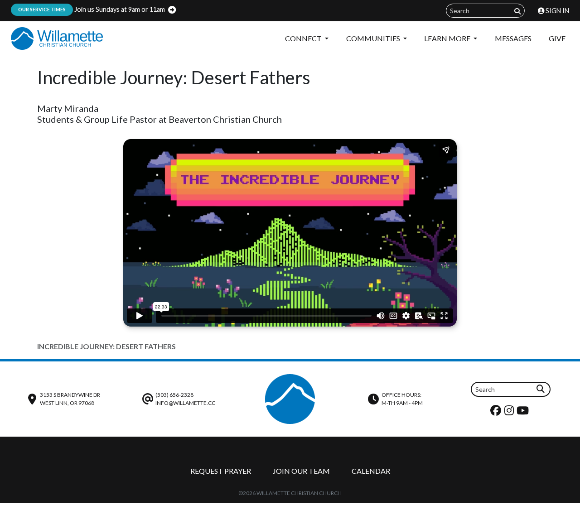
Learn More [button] (448, 38)
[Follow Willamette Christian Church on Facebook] (496, 412)
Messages (513, 38)
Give (557, 38)
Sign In (556, 10)
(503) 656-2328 (174, 394)
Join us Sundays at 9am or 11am (91, 9)
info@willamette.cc (185, 402)
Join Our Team (301, 471)
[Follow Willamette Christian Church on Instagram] (510, 412)
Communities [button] (373, 38)
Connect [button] (304, 38)
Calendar (371, 471)
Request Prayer (220, 471)
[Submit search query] (517, 11)
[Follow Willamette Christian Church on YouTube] (524, 412)
